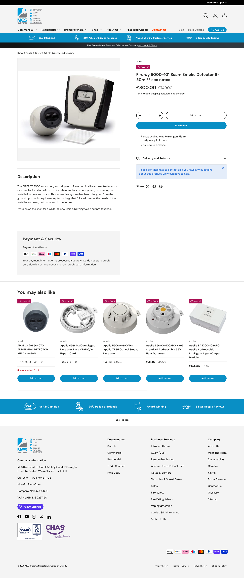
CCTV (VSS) (158, 452)
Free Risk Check (137, 30)
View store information (153, 144)
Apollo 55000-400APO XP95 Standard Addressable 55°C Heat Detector (164, 349)
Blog (181, 30)
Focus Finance (217, 479)
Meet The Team (217, 452)
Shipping (155, 93)
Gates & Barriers (161, 472)
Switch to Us (158, 519)
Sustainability (216, 459)
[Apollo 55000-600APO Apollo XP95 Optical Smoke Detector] (122, 318)
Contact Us (159, 30)
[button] (224, 15)
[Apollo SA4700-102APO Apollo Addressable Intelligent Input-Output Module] (208, 318)
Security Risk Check (147, 45)
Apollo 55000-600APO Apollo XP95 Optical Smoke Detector (120, 349)
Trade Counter (116, 466)
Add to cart (196, 115)
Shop (95, 30)
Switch (111, 446)
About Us (113, 30)
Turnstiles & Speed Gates (166, 479)
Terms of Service (181, 566)
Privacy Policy (161, 566)
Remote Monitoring (162, 459)
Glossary (213, 492)
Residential (48, 30)
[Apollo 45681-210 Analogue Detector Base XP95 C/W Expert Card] (79, 318)
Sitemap (213, 499)
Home (20, 53)
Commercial (25, 30)
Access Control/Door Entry (167, 466)
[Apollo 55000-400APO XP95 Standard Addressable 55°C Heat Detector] (165, 318)
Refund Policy (200, 566)
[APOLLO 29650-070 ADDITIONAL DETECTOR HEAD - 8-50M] (36, 318)
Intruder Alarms (160, 446)
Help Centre (196, 30)
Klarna (212, 472)
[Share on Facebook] (154, 186)
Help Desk (113, 472)
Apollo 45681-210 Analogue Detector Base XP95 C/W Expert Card (77, 349)
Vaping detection (161, 506)
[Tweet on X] (147, 186)
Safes (154, 486)
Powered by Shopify (57, 566)
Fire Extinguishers (162, 499)
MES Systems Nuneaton (36, 566)
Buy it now (181, 125)
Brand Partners (74, 30)
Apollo (29, 53)
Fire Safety (157, 492)
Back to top (122, 419)
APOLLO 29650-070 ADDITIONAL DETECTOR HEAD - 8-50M (32, 349)
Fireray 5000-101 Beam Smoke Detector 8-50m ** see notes (55, 53)
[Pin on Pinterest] (161, 186)
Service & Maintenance (165, 512)
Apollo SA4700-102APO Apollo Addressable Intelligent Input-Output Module (205, 351)
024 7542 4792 (41, 477)
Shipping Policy (219, 566)
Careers (213, 466)
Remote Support (217, 2)
